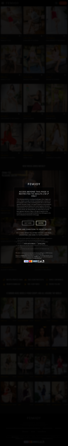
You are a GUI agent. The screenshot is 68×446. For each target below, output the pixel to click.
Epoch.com (24, 255)
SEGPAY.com (37, 257)
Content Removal (37, 258)
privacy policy (41, 243)
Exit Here (28, 223)
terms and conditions (29, 243)
